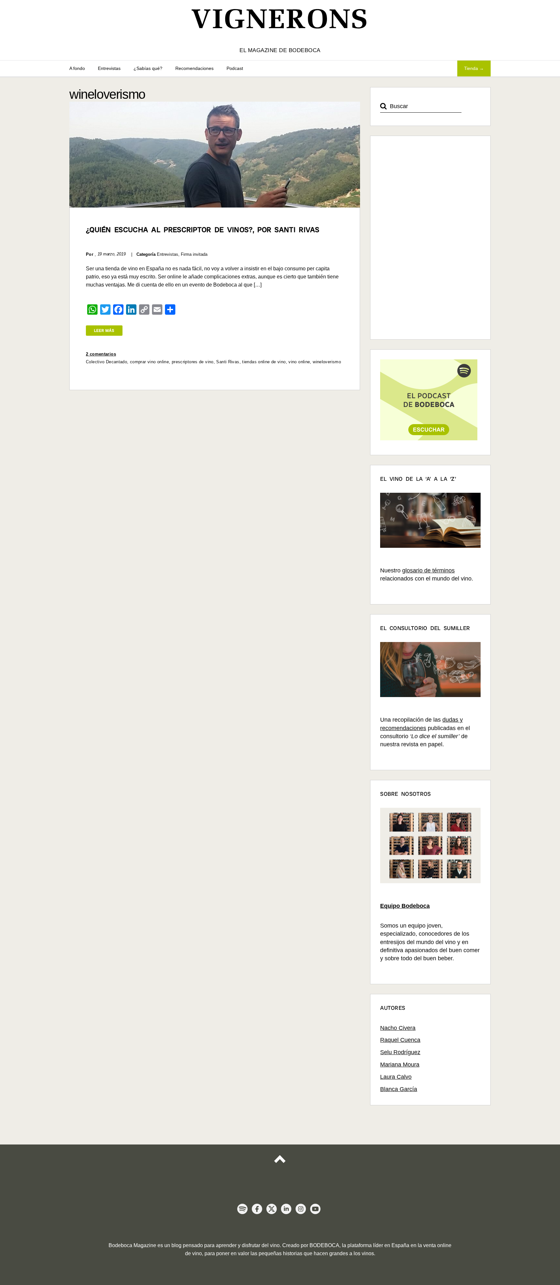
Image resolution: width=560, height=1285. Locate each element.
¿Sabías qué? (148, 68)
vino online (299, 361)
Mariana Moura (399, 1064)
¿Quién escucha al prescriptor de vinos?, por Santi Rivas (203, 229)
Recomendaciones (194, 68)
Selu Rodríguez (400, 1052)
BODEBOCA (324, 1245)
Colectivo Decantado (106, 361)
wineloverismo (327, 361)
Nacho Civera (397, 1028)
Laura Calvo (396, 1077)
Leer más (104, 330)
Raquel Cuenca (400, 1040)
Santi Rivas (227, 361)
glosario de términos (428, 570)
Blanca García (398, 1089)
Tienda (471, 68)
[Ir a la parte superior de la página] (280, 1164)
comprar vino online (149, 361)
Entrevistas (109, 68)
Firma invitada (194, 254)
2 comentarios (101, 354)
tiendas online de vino (264, 361)
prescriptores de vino (193, 361)
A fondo (77, 68)
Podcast (235, 68)
